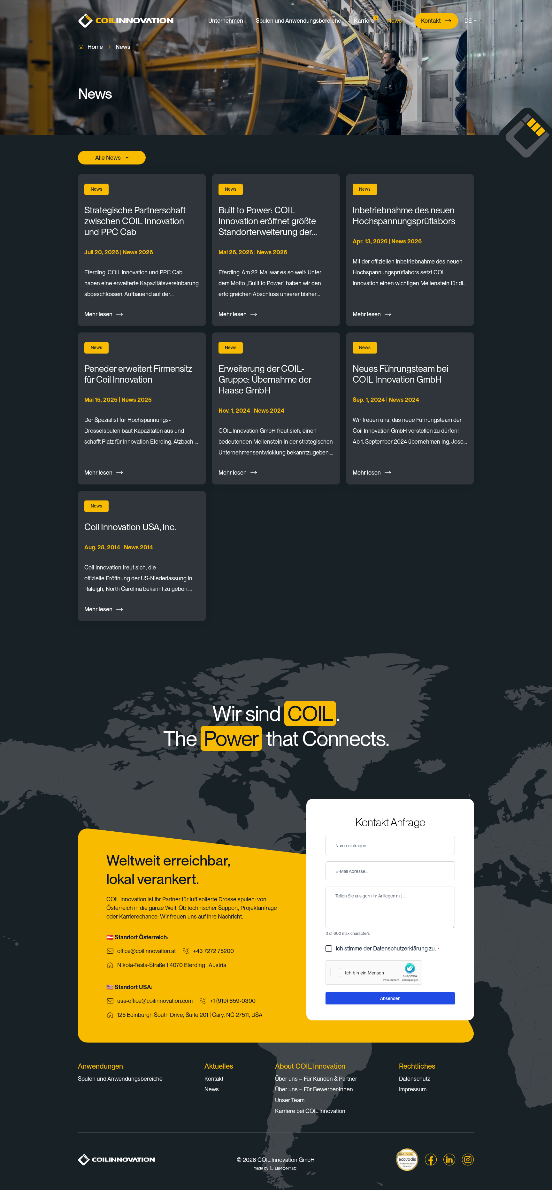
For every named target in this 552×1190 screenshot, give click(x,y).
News (394, 20)
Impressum (412, 1089)
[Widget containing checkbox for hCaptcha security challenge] (374, 972)
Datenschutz (414, 1078)
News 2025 (136, 399)
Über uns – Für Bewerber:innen (314, 1089)
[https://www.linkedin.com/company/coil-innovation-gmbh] (449, 1160)
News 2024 (269, 410)
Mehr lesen (98, 314)
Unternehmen (225, 20)
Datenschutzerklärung (400, 948)
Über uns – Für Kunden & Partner (316, 1078)
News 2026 (138, 252)
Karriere (364, 20)
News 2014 (138, 547)
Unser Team (289, 1100)
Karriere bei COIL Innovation (310, 1111)
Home (95, 46)
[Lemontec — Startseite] (283, 1168)
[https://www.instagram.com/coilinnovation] (468, 1160)
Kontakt (431, 20)
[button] (473, 20)
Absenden (390, 998)
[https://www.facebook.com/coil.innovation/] (431, 1160)
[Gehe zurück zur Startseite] (126, 20)
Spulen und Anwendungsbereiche (298, 20)
